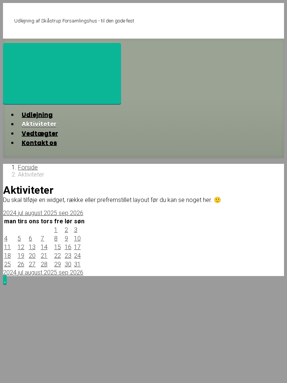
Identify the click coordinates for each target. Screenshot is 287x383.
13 (32, 247)
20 (32, 255)
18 (7, 255)
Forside (28, 167)
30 (68, 264)
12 (21, 247)
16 (68, 247)
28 (44, 264)
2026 (76, 213)
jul (21, 213)
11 (7, 247)
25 (7, 264)
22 (57, 255)
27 (32, 264)
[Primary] (62, 73)
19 (21, 255)
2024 (10, 213)
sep (64, 213)
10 (77, 238)
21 (44, 255)
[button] (5, 279)
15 (57, 247)
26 (21, 264)
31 (77, 264)
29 (57, 264)
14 (44, 247)
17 (77, 247)
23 (68, 255)
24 (77, 255)
